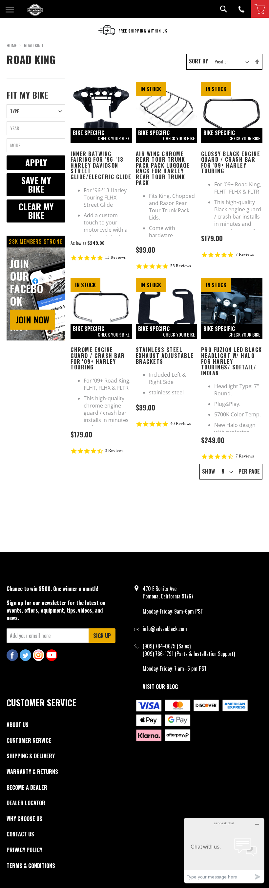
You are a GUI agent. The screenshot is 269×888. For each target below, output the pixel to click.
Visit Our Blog (160, 686)
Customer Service (29, 740)
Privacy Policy (24, 850)
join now (32, 319)
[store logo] (34, 9)
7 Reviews (245, 254)
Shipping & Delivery (31, 756)
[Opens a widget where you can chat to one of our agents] (224, 850)
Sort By (198, 61)
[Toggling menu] (9, 9)
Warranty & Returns (32, 772)
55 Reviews (180, 265)
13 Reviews (115, 257)
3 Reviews (114, 450)
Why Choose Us (24, 819)
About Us (18, 725)
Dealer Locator (26, 803)
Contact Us (20, 834)
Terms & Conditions (31, 866)
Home (12, 45)
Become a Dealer (27, 787)
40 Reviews (180, 423)
